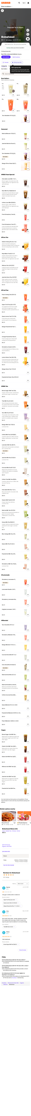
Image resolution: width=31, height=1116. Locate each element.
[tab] (4, 69)
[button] (6, 6)
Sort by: (14, 883)
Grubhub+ (14, 977)
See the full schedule (8, 865)
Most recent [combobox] (20, 883)
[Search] (19, 3)
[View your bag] (28, 3)
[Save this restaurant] (27, 34)
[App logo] (5, 3)
